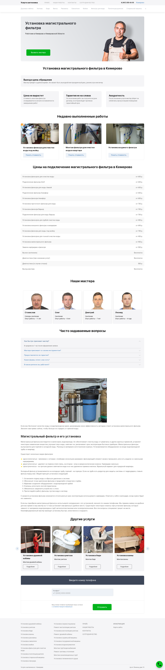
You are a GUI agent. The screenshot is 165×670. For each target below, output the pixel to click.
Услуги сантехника (29, 3)
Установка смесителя (29, 641)
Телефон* (56, 591)
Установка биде (27, 631)
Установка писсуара (28, 661)
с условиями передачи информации (62, 606)
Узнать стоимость (33, 155)
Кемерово (140, 3)
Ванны (55, 8)
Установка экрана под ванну (64, 624)
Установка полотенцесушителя (32, 654)
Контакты (72, 2)
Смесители (76, 8)
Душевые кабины (27, 8)
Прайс (47, 2)
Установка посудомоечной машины (67, 641)
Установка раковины (29, 638)
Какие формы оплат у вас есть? (37, 360)
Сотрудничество (87, 2)
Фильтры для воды (98, 8)
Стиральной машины (134, 8)
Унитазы (40, 8)
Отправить (102, 607)
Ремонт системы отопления (64, 652)
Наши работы (59, 2)
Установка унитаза (28, 627)
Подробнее (30, 567)
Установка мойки (27, 645)
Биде (48, 8)
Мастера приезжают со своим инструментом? (42, 350)
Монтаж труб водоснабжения (65, 648)
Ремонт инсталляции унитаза (65, 627)
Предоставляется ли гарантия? (36, 355)
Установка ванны (27, 634)
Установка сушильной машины (65, 638)
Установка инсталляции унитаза (66, 631)
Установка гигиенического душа (66, 658)
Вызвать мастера (38, 52)
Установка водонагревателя (64, 645)
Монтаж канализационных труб (66, 655)
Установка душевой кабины (31, 624)
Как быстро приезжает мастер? (36, 341)
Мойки (85, 8)
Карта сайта (117, 627)
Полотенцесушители (115, 8)
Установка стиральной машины (32, 657)
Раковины (64, 8)
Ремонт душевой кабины (63, 634)
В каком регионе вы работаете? (36, 365)
